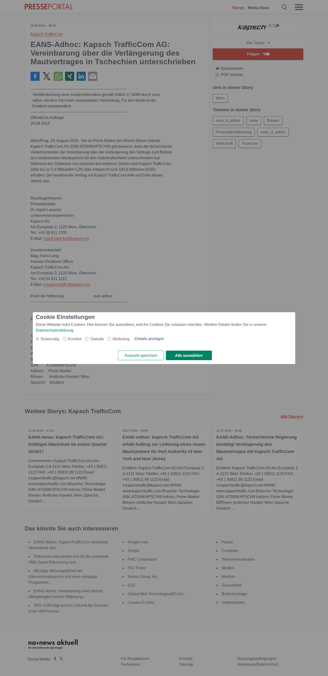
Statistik (97, 339)
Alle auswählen (189, 355)
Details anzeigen (149, 339)
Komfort (74, 339)
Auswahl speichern (141, 355)
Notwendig (50, 339)
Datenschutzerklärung (54, 330)
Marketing (121, 339)
